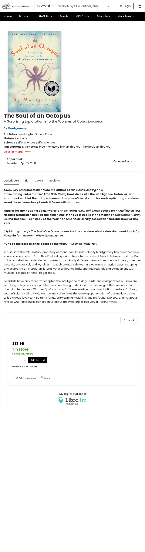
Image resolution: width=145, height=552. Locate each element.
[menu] (72, 16)
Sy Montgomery (15, 128)
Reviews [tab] (54, 180)
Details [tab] (39, 180)
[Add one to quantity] (24, 360)
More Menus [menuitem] (126, 16)
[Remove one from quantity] (14, 360)
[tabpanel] (72, 250)
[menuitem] (7, 16)
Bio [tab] (27, 180)
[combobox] (45, 5)
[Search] (109, 6)
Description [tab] (11, 180)
